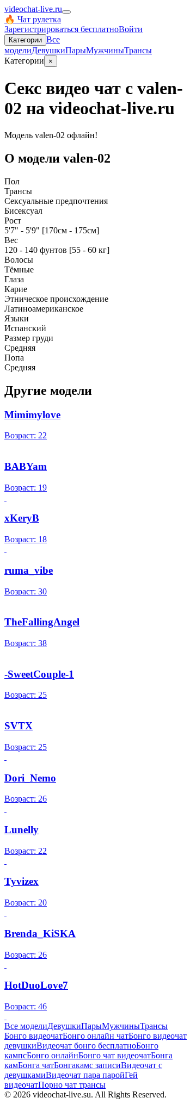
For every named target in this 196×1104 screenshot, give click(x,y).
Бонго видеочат (33, 1035)
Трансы (138, 50)
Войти (131, 29)
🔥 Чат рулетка (32, 19)
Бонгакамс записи (87, 1065)
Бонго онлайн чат (95, 1035)
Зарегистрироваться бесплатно (61, 29)
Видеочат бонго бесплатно (86, 1045)
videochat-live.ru (33, 9)
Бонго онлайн (52, 1055)
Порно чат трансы (72, 1084)
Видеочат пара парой (85, 1075)
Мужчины (105, 50)
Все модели (25, 1026)
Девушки (48, 50)
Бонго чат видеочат (114, 1055)
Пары (75, 50)
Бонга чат (36, 1065)
